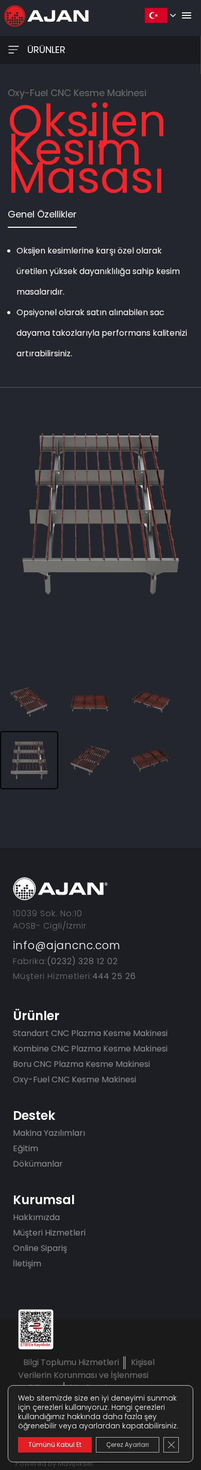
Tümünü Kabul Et (54, 1444)
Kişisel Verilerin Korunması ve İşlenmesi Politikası (86, 1375)
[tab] (42, 217)
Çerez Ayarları (127, 1444)
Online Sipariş (40, 1248)
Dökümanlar (38, 1164)
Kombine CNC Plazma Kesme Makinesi (90, 1049)
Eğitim (25, 1148)
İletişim (27, 1263)
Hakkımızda (36, 1217)
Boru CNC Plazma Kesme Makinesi (81, 1064)
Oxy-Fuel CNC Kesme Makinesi (74, 1079)
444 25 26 (114, 976)
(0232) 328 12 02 (82, 961)
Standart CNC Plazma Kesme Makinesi (90, 1033)
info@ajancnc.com (67, 945)
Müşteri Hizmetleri (49, 1233)
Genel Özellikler (42, 214)
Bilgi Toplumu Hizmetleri (71, 1362)
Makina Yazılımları (49, 1133)
